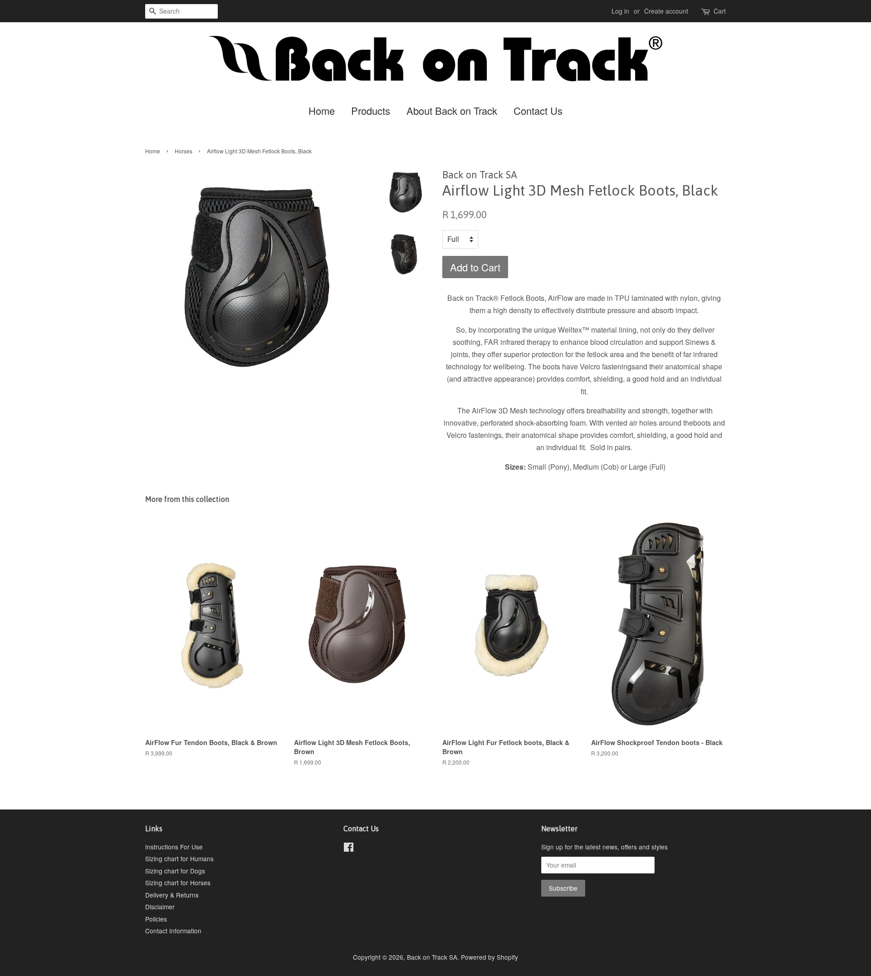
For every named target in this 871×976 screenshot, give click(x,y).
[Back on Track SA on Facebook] (348, 848)
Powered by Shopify (489, 956)
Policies (156, 918)
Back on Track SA (432, 956)
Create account (666, 10)
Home (321, 110)
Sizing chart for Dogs (175, 870)
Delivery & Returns (172, 894)
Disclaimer (160, 906)
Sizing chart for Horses (177, 882)
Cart (720, 10)
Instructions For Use (174, 846)
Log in (620, 10)
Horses (183, 151)
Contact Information (173, 930)
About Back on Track (451, 110)
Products (370, 110)
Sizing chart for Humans (179, 858)
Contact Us (538, 110)
